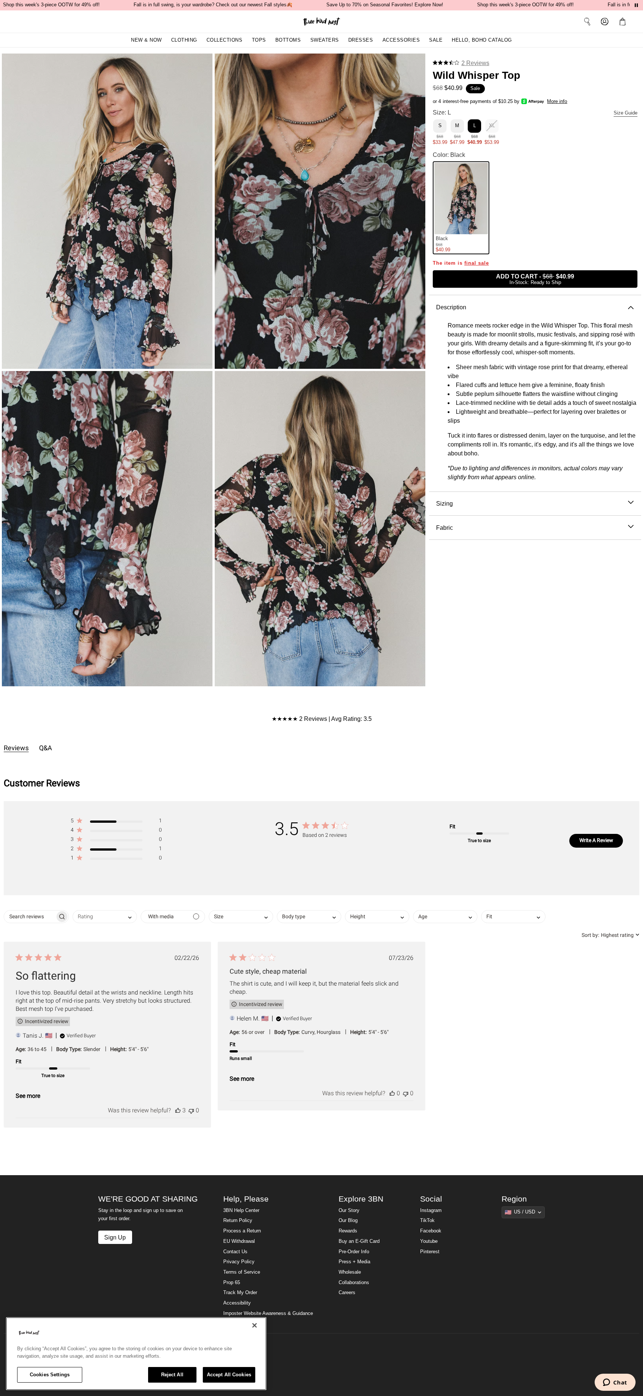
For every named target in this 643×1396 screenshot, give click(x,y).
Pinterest (429, 1251)
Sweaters (324, 40)
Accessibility (237, 1303)
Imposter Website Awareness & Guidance (268, 1313)
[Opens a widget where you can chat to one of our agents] (615, 1383)
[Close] (254, 1325)
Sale (435, 40)
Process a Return (242, 1231)
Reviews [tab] (16, 748)
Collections (225, 40)
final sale (476, 262)
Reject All (172, 1374)
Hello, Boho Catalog (482, 40)
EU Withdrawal (239, 1241)
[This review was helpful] (177, 1110)
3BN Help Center (241, 1210)
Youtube (429, 1241)
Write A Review (596, 840)
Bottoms (288, 40)
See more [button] (28, 1095)
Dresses (360, 40)
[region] (136, 1353)
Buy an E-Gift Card (359, 1241)
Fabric (444, 527)
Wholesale (350, 1272)
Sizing (444, 503)
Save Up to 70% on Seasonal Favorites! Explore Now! (384, 4)
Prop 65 (231, 1282)
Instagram (431, 1210)
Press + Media (354, 1261)
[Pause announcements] (636, 5)
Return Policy (237, 1220)
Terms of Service (241, 1272)
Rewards (348, 1231)
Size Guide (625, 113)
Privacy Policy (239, 1261)
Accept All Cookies (229, 1374)
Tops (259, 40)
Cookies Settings (50, 1374)
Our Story (349, 1210)
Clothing (184, 40)
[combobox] (105, 916)
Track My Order (240, 1292)
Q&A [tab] (45, 748)
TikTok (427, 1220)
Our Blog (348, 1220)
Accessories (401, 40)
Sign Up (115, 1237)
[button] (624, 21)
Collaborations (354, 1282)
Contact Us (235, 1251)
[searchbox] (29, 916)
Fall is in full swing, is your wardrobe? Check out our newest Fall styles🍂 (213, 4)
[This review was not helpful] (191, 1110)
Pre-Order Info (354, 1251)
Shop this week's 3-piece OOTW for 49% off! (51, 4)
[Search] (587, 21)
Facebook (430, 1231)
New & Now (146, 40)
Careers (347, 1292)
